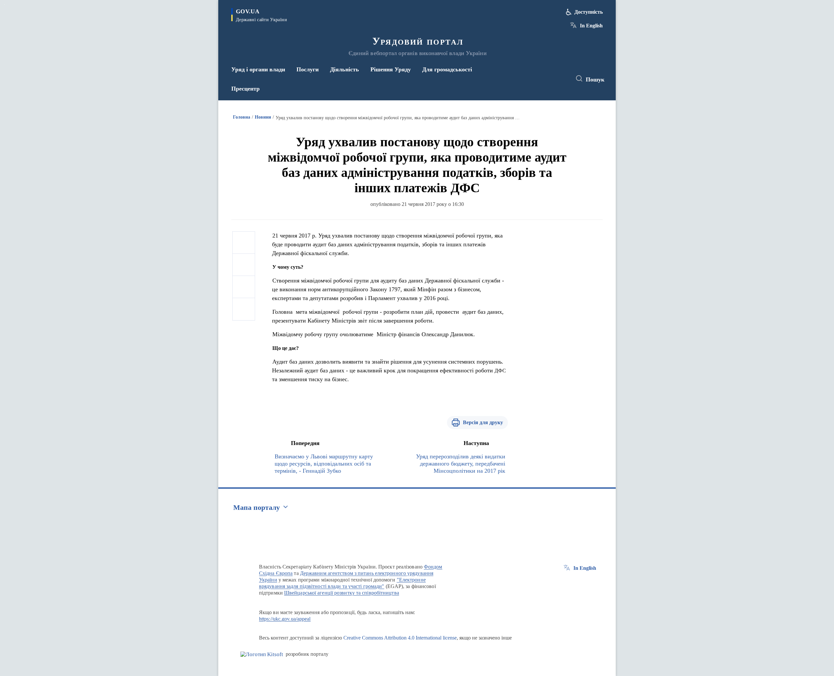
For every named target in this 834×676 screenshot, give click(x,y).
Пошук (595, 79)
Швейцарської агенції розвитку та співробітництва (341, 593)
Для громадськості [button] (447, 69)
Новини (263, 117)
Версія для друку (483, 422)
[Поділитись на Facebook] (244, 243)
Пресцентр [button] (245, 88)
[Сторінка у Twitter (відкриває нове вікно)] (549, 79)
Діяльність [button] (344, 69)
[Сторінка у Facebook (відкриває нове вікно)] (536, 79)
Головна (241, 117)
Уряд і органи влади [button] (258, 69)
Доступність (588, 12)
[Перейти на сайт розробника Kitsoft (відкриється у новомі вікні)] (262, 654)
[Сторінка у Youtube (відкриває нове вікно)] (561, 79)
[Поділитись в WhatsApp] (244, 287)
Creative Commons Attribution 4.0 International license (400, 637)
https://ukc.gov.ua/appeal (285, 619)
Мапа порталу (256, 507)
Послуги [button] (307, 69)
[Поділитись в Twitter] (244, 265)
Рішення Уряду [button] (390, 69)
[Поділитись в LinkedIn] (244, 309)
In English (591, 25)
